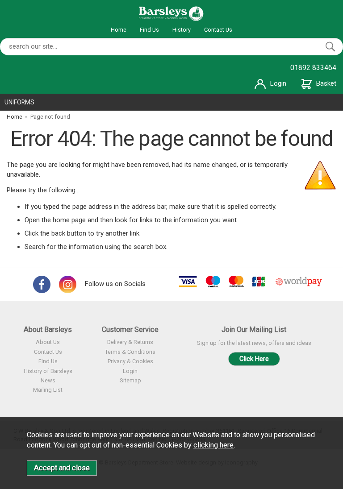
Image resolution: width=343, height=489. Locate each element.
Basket (326, 83)
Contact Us (218, 29)
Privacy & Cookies (130, 361)
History (181, 29)
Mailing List (48, 389)
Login (278, 83)
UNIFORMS (19, 102)
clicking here (213, 445)
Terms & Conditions (130, 351)
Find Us (149, 29)
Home (118, 29)
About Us (48, 342)
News (48, 380)
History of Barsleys (48, 371)
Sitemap (130, 380)
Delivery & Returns (130, 342)
